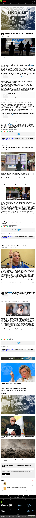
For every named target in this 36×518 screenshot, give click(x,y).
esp (8, 495)
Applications (20, 505)
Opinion (10, 505)
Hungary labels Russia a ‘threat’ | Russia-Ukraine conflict (18, 5)
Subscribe (6, 474)
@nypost (23, 76)
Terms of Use (28, 504)
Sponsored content (21, 509)
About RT (28, 506)
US (18, 233)
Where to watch (20, 506)
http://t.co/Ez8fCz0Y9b (16, 76)
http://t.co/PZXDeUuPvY (10, 95)
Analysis (10, 504)
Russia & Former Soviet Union (4, 506)
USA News (5, 31)
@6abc (15, 296)
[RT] (11, 497)
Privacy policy (29, 505)
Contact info (28, 509)
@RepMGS (10, 292)
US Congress (3, 346)
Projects (10, 509)
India (2, 510)
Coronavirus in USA (4, 233)
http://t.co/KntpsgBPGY (15, 114)
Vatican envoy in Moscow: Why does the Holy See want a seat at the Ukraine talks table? (17, 436)
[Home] (1, 1)
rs (28, 495)
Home (2, 31)
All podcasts (33, 480)
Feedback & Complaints (30, 510)
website (22, 336)
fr (23, 495)
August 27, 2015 (24, 97)
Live (18, 504)
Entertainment (11, 506)
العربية (3, 495)
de (18, 495)
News (2, 504)
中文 (33, 495)
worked (27, 329)
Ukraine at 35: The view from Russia (8, 414)
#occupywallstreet (5, 114)
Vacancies (28, 511)
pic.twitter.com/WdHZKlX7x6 (23, 296)
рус (13, 495)
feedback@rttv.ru (4, 139)
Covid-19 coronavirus (13, 233)
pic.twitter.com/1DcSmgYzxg (28, 114)
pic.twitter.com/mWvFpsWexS (23, 95)
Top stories (3, 361)
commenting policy (10, 138)
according (31, 65)
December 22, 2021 (24, 298)
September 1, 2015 (24, 78)
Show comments (18, 241)
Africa (2, 509)
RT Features (3, 393)
